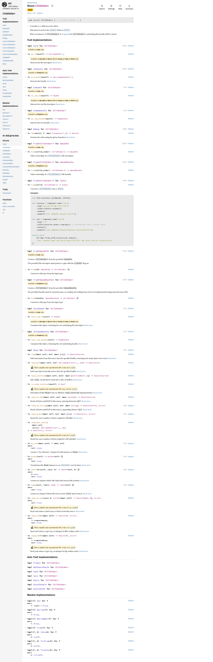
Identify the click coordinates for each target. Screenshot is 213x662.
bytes (34, 456)
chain (34, 469)
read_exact (36, 414)
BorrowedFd (54, 54)
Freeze (37, 563)
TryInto (45, 650)
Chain (64, 469)
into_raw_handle (39, 340)
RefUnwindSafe (41, 567)
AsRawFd (37, 87)
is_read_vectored (40, 384)
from (33, 152)
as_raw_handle (38, 119)
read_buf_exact (39, 422)
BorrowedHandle (61, 77)
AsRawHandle (40, 110)
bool (63, 384)
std (9, 3)
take (33, 485)
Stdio (63, 180)
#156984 (72, 527)
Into (43, 632)
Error (101, 405)
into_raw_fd (37, 317)
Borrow (40, 610)
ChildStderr (51, 46)
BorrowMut (42, 619)
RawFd (56, 96)
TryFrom (45, 641)
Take (62, 485)
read (33, 354)
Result (75, 133)
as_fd (34, 54)
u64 (52, 485)
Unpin (36, 580)
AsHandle (38, 69)
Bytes (50, 456)
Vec (69, 397)
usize (80, 354)
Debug (36, 129)
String (74, 405)
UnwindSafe (39, 589)
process (34, 3)
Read (30, 10)
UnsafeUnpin (40, 584)
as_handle (36, 77)
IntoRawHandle (41, 331)
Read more (57, 62)
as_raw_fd (36, 96)
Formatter (57, 133)
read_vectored (38, 376)
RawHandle (63, 119)
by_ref (34, 443)
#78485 (72, 367)
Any (39, 601)
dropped (65, 34)
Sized (39, 448)
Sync (35, 576)
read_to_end (37, 397)
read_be (35, 536)
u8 (62, 354)
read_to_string (39, 405)
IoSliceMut (77, 376)
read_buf (35, 363)
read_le (35, 516)
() (98, 363)
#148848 (74, 507)
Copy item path (52, 6)
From (35, 143)
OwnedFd (64, 143)
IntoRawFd (38, 308)
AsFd (35, 46)
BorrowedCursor (66, 363)
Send (35, 571)
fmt (32, 133)
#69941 (74, 389)
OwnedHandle (67, 162)
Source (40, 13)
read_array (36, 498)
